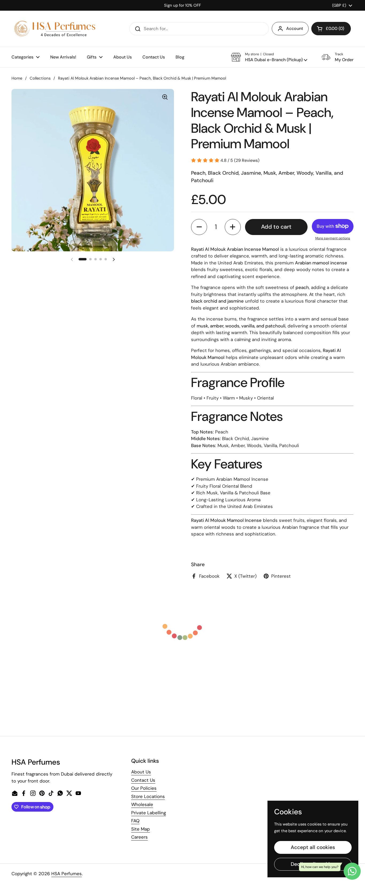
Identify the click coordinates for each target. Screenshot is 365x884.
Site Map (140, 829)
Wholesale (142, 804)
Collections (40, 78)
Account (294, 28)
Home (16, 78)
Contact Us (143, 780)
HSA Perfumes (66, 874)
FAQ (135, 821)
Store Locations (148, 796)
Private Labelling (148, 813)
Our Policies (144, 788)
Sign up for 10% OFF (182, 5)
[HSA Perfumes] (54, 29)
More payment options (332, 238)
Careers (139, 837)
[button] (331, 28)
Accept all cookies (313, 847)
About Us (141, 772)
